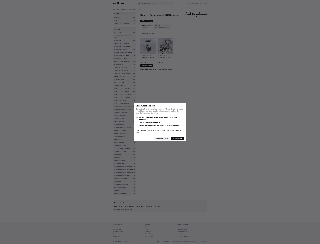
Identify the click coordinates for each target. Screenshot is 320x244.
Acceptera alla (177, 138)
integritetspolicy (154, 130)
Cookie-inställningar (162, 138)
